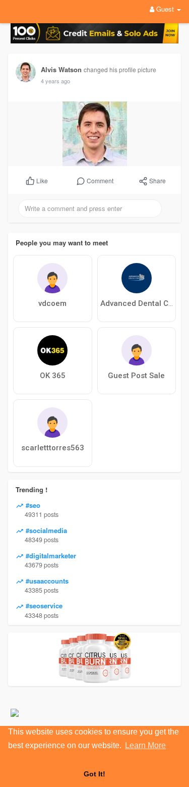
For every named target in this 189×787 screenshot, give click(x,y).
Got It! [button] (94, 774)
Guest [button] (165, 9)
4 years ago (55, 81)
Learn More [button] (145, 745)
